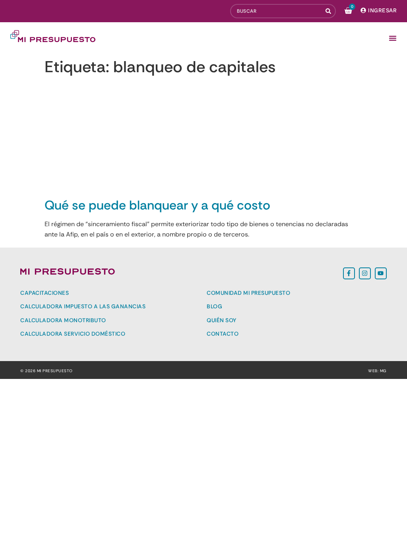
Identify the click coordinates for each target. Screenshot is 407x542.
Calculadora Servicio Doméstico (72, 333)
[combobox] (276, 11)
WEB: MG (377, 370)
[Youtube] (381, 273)
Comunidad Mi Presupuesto (248, 292)
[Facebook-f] (349, 273)
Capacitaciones (44, 292)
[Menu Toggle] (393, 38)
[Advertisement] (203, 138)
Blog (214, 306)
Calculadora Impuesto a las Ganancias (82, 306)
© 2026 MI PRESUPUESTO (46, 370)
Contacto (222, 333)
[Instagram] (365, 273)
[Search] (329, 11)
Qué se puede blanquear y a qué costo (157, 205)
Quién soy (221, 320)
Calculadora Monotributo (63, 320)
